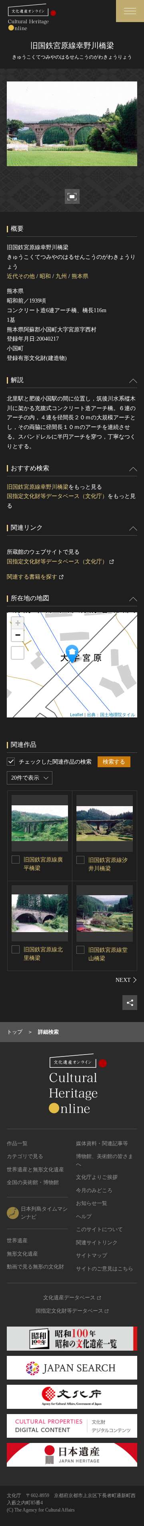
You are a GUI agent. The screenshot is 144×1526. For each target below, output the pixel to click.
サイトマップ (91, 1255)
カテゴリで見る (25, 1156)
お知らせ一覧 (91, 1203)
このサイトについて (99, 1229)
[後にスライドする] (126, 980)
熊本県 (80, 276)
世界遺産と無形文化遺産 (35, 1169)
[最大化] (18, 653)
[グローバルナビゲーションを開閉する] (130, 11)
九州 (61, 276)
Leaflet (76, 714)
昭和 (45, 276)
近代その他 (21, 276)
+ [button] (17, 623)
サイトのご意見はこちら (104, 1269)
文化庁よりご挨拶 (97, 1177)
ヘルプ (84, 1216)
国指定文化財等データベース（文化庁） (57, 496)
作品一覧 (17, 1143)
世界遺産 (17, 1240)
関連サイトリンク (97, 1242)
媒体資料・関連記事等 (102, 1143)
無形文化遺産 (22, 1254)
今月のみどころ (94, 1190)
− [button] (17, 635)
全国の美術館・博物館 (33, 1182)
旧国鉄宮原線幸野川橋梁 (37, 487)
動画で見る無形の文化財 (35, 1267)
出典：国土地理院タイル (111, 714)
